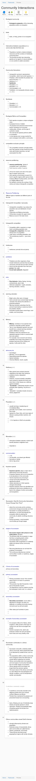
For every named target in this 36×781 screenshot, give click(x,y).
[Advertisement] (18, 757)
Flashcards (11, 2)
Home (4, 2)
